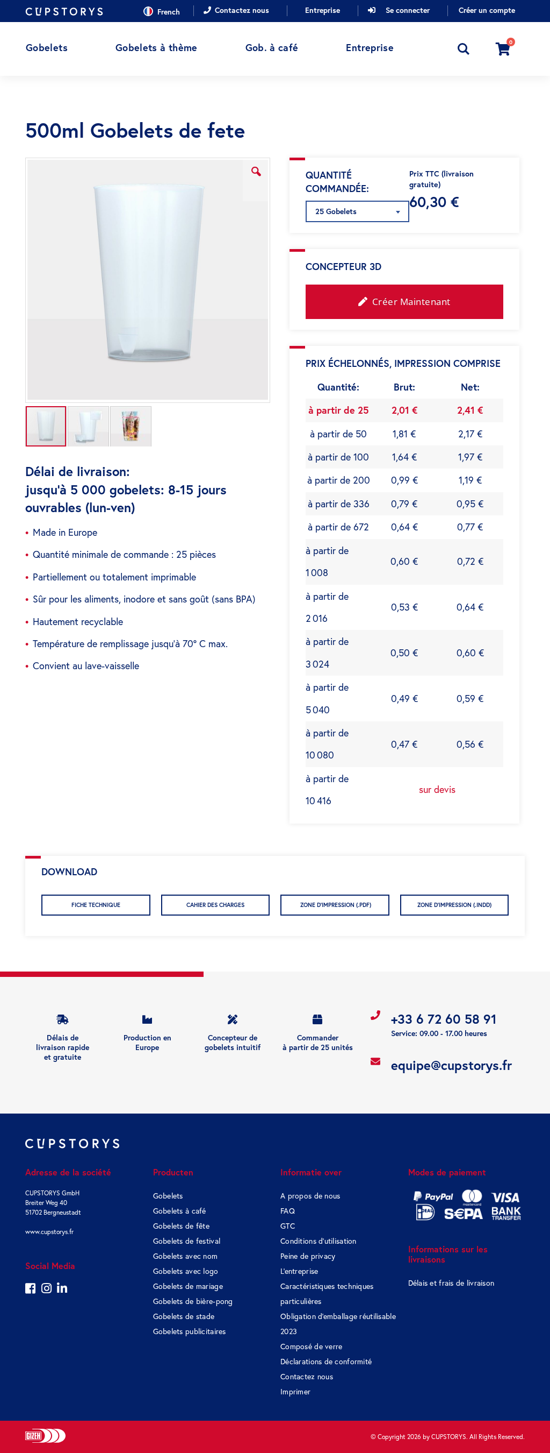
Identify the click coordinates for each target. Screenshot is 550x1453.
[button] (256, 179)
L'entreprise (299, 1271)
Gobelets (168, 1196)
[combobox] (357, 211)
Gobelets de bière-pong (193, 1301)
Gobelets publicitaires (189, 1331)
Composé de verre (311, 1346)
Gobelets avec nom (185, 1256)
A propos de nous (310, 1196)
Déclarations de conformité (326, 1361)
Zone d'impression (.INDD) (454, 905)
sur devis (437, 789)
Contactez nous (242, 10)
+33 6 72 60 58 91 (444, 1019)
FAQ (287, 1211)
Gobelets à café (179, 1211)
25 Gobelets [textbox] (336, 211)
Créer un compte (487, 10)
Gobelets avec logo (186, 1271)
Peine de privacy (307, 1256)
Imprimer (295, 1392)
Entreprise (322, 10)
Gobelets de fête (181, 1226)
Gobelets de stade (184, 1316)
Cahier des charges (215, 905)
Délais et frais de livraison (451, 1283)
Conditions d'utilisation (318, 1241)
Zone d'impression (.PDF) (335, 905)
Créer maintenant (410, 301)
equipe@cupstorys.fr (451, 1065)
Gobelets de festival (187, 1241)
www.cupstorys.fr (49, 1232)
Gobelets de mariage (188, 1286)
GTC (287, 1226)
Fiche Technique (96, 905)
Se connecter (408, 10)
